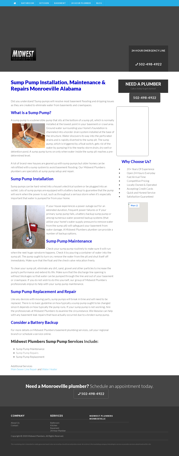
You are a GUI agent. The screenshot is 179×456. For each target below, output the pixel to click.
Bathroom (27, 3)
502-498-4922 (144, 98)
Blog (99, 3)
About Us (15, 422)
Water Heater (49, 369)
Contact (14, 425)
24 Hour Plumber (81, 3)
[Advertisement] (89, 26)
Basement (60, 3)
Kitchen (44, 3)
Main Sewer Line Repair (24, 369)
